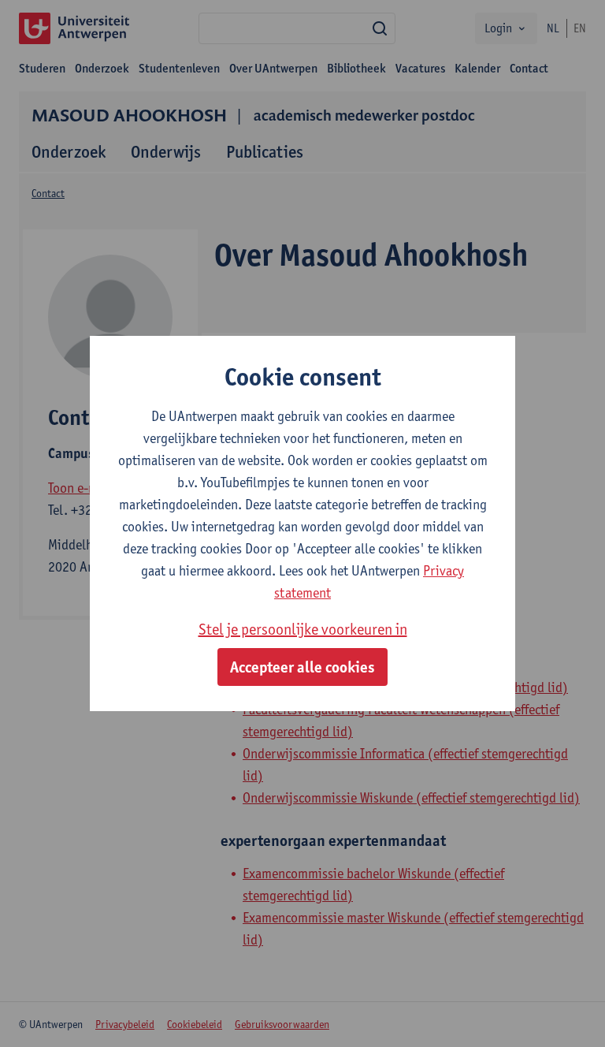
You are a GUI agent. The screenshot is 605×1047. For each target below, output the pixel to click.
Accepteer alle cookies (302, 667)
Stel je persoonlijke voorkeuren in (303, 629)
